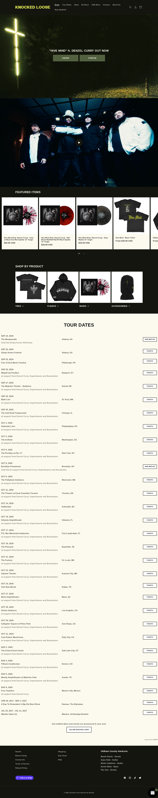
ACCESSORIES (119, 306)
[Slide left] (73, 253)
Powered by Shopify (87, 792)
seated (154, 739)
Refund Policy (21, 768)
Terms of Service (22, 764)
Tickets (150, 351)
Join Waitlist (150, 339)
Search (18, 752)
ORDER (65, 58)
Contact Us (20, 760)
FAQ (60, 760)
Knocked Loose (74, 792)
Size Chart (62, 756)
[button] (130, 7)
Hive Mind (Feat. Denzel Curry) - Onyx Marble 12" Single (93, 239)
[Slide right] (84, 253)
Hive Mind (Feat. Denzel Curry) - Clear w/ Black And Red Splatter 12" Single (19, 239)
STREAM (92, 58)
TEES (18, 306)
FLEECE (51, 306)
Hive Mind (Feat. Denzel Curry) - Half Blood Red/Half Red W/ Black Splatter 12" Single (56, 240)
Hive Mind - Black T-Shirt (125, 238)
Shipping (62, 752)
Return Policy (21, 756)
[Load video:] (79, 142)
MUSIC (83, 306)
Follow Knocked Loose (79, 729)
